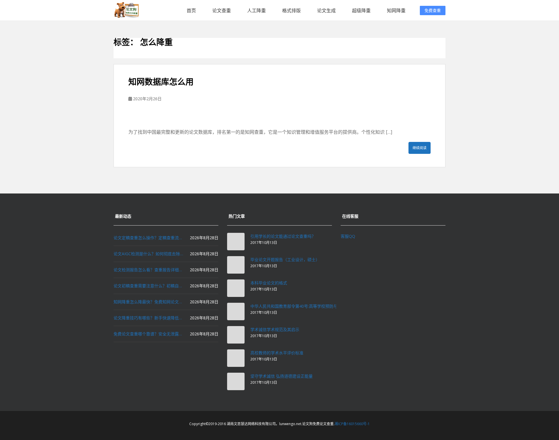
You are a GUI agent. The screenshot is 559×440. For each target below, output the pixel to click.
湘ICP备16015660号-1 (352, 423)
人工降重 (256, 10)
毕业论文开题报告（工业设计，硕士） (285, 259)
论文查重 (221, 10)
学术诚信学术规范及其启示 (274, 329)
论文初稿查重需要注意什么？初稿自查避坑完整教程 (148, 285)
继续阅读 (420, 147)
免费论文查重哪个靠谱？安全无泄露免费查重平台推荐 (148, 334)
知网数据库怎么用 (161, 81)
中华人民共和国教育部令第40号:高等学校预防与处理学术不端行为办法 (314, 306)
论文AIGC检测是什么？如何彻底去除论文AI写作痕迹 (148, 253)
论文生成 (326, 10)
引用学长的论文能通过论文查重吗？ (283, 236)
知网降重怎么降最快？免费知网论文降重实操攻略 (148, 302)
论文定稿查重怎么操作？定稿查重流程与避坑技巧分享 (148, 237)
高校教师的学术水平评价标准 (276, 352)
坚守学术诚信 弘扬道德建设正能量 (281, 376)
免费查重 (432, 10)
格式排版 (291, 10)
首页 (191, 10)
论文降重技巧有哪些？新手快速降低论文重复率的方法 (148, 318)
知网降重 (396, 10)
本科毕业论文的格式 (268, 283)
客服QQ (348, 236)
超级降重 (361, 10)
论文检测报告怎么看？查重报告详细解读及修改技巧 (148, 269)
